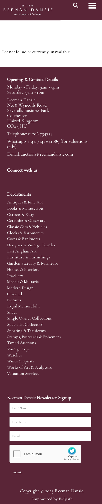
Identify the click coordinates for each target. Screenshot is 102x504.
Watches (14, 355)
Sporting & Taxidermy (26, 330)
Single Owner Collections (29, 318)
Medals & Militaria (23, 281)
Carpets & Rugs (20, 214)
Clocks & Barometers (25, 232)
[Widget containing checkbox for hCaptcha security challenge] (45, 454)
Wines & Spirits (20, 361)
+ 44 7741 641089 (43, 141)
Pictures (14, 299)
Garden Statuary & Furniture (32, 263)
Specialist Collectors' (25, 324)
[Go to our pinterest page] (31, 178)
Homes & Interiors (23, 269)
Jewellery (15, 275)
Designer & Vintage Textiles (31, 244)
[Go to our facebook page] (11, 178)
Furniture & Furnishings (28, 257)
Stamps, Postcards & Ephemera (34, 336)
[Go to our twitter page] (21, 178)
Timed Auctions (21, 342)
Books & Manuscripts (25, 208)
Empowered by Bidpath (52, 498)
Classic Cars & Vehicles (27, 226)
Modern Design (20, 287)
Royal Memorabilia (24, 306)
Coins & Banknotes (23, 238)
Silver (12, 312)
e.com (47, 154)
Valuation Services (23, 373)
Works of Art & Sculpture (29, 367)
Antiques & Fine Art (25, 202)
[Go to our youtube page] (41, 178)
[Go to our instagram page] (51, 178)
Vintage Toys (18, 348)
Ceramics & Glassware (26, 220)
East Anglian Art (22, 251)
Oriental (14, 293)
